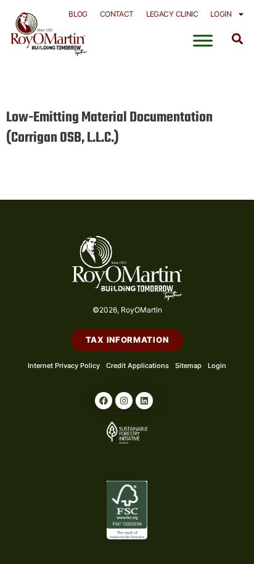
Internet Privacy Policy (64, 365)
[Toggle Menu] (203, 41)
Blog (78, 13)
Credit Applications (137, 365)
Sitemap (188, 365)
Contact (117, 13)
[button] (237, 38)
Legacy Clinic (172, 13)
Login (220, 13)
